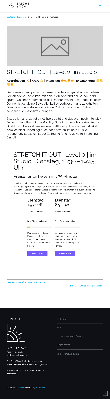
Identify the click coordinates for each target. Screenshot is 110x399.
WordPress (40, 388)
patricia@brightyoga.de (17, 355)
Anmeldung (37, 253)
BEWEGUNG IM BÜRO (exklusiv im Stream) (26, 283)
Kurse (19, 17)
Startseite (11, 17)
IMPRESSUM (62, 319)
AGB (59, 328)
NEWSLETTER (63, 345)
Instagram (11, 374)
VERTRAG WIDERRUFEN (68, 354)
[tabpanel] (41, 228)
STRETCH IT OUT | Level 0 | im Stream (85, 286)
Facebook (32, 370)
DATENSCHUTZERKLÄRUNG (69, 336)
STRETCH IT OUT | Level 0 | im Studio (52, 72)
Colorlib (20, 388)
